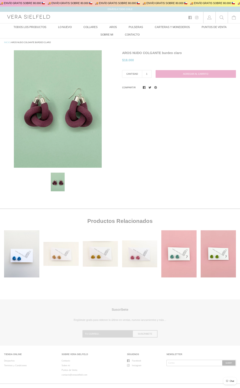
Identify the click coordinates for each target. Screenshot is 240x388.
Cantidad (132, 74)
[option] (58, 109)
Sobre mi (66, 365)
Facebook (136, 361)
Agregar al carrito (195, 74)
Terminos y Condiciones (15, 365)
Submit (228, 363)
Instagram (136, 365)
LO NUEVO (65, 27)
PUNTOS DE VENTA (214, 27)
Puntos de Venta (69, 370)
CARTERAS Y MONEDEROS (172, 27)
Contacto (66, 361)
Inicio (7, 42)
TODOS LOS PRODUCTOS (30, 27)
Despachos (9, 361)
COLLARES (90, 27)
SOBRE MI (106, 34)
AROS (113, 27)
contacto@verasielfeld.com (74, 375)
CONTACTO (132, 34)
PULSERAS (136, 27)
